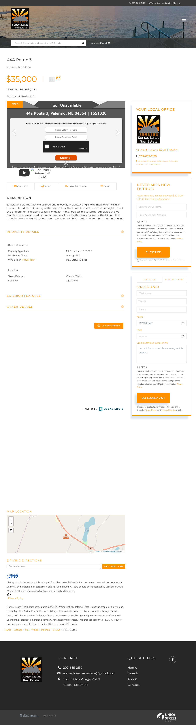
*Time (139, 330)
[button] (82, 43)
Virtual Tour (28, 260)
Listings (18, 630)
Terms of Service (168, 410)
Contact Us (141, 165)
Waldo (34, 630)
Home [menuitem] (132, 667)
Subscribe (153, 252)
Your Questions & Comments (152, 343)
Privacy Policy (15, 598)
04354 (56, 630)
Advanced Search (99, 43)
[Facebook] (172, 659)
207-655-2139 (138, 3)
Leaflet (97, 551)
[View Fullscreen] (11, 530)
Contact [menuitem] (134, 685)
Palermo (45, 630)
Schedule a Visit (174, 280)
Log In (168, 3)
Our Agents (154, 165)
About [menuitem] (132, 679)
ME (26, 630)
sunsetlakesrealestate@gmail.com (89, 673)
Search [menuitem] (133, 673)
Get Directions (113, 566)
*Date (140, 317)
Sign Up (176, 3)
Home (8, 630)
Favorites (155, 3)
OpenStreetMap (109, 551)
